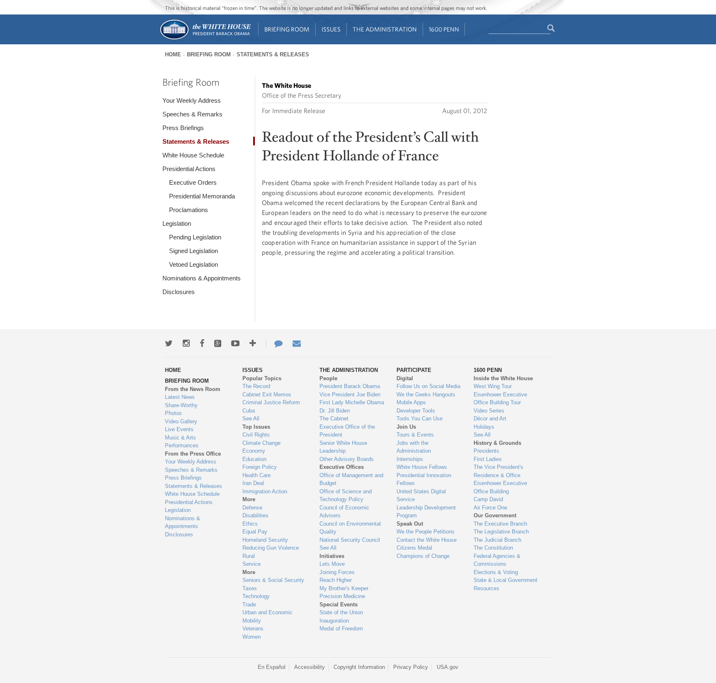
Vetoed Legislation (193, 264)
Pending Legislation (195, 237)
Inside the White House (503, 378)
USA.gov (447, 667)
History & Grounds (497, 443)
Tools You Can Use (420, 418)
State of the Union (341, 612)
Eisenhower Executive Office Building (500, 487)
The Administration (385, 29)
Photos (173, 413)
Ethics (250, 524)
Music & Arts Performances (181, 441)
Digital (405, 378)
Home (173, 54)
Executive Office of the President (347, 431)
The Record (256, 386)
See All (250, 418)
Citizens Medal (414, 548)
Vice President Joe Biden (349, 394)
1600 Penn (444, 29)
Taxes (249, 588)
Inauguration (334, 621)
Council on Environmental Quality (350, 528)
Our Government (495, 515)
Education (254, 459)
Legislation (176, 223)
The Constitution (493, 548)
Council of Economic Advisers (344, 511)
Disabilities (255, 515)
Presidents (486, 451)
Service (251, 564)
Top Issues (256, 427)
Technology (256, 596)
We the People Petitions (426, 532)
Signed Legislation (193, 250)
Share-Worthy (181, 405)
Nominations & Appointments (201, 278)
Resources (486, 588)
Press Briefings (183, 127)
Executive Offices (341, 467)
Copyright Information (359, 667)
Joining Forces (337, 572)
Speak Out (410, 524)
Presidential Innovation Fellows (424, 479)
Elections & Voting (496, 572)
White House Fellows (422, 467)
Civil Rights (256, 435)
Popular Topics (261, 378)
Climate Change (261, 443)
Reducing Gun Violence (270, 548)
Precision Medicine (342, 596)
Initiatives (331, 556)
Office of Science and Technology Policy (345, 495)
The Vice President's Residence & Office (498, 471)
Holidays (484, 427)
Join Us (406, 427)
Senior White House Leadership (343, 447)
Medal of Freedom (341, 628)
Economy (253, 451)
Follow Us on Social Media (428, 386)
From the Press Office (193, 454)
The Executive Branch (500, 524)
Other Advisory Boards (346, 459)
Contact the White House (427, 540)
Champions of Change (423, 556)
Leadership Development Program (426, 511)
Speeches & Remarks (192, 114)
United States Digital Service (421, 495)
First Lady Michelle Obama (351, 402)
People (328, 378)
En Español (271, 667)
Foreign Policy (259, 467)
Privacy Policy (410, 667)
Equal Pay (254, 532)
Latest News (180, 397)
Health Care (256, 475)
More (248, 499)
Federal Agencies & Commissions (497, 560)
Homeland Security (265, 540)
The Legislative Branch (501, 532)
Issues (331, 29)
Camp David (488, 499)
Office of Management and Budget (351, 479)
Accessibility (309, 667)
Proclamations (188, 209)
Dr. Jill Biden (334, 411)
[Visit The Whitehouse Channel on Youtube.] (235, 343)
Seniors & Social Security (273, 580)
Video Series (489, 411)
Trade (249, 604)
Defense (252, 507)
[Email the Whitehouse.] (297, 343)
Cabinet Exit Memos (266, 394)
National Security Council (349, 540)
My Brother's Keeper (343, 588)
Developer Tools (416, 411)
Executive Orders (193, 182)
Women (251, 637)
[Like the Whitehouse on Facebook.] (202, 343)
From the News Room (192, 389)
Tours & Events (415, 435)
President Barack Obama (349, 386)
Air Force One (490, 507)
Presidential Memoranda (202, 196)
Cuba (248, 411)
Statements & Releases (273, 54)
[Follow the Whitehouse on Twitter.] (169, 343)
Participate (414, 370)
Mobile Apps (411, 402)
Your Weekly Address (191, 100)
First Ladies (488, 459)
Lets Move (332, 564)
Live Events (179, 429)
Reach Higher (335, 580)
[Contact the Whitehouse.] (274, 343)
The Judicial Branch (497, 540)
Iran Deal (253, 483)
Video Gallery (181, 421)
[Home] (205, 39)
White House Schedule (193, 155)
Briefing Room (287, 29)
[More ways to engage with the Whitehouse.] (252, 343)
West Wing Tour (493, 386)
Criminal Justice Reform (271, 402)
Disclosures (178, 291)
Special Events (338, 604)
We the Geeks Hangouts (426, 394)
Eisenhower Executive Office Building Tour (500, 398)
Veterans (253, 628)
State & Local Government (505, 580)
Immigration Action (264, 491)
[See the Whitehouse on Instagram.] (186, 343)
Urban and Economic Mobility (267, 616)
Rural (248, 556)
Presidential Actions (188, 168)
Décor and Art (490, 418)
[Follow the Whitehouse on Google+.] (217, 343)
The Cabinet (333, 418)
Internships (410, 459)
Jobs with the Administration (414, 447)
